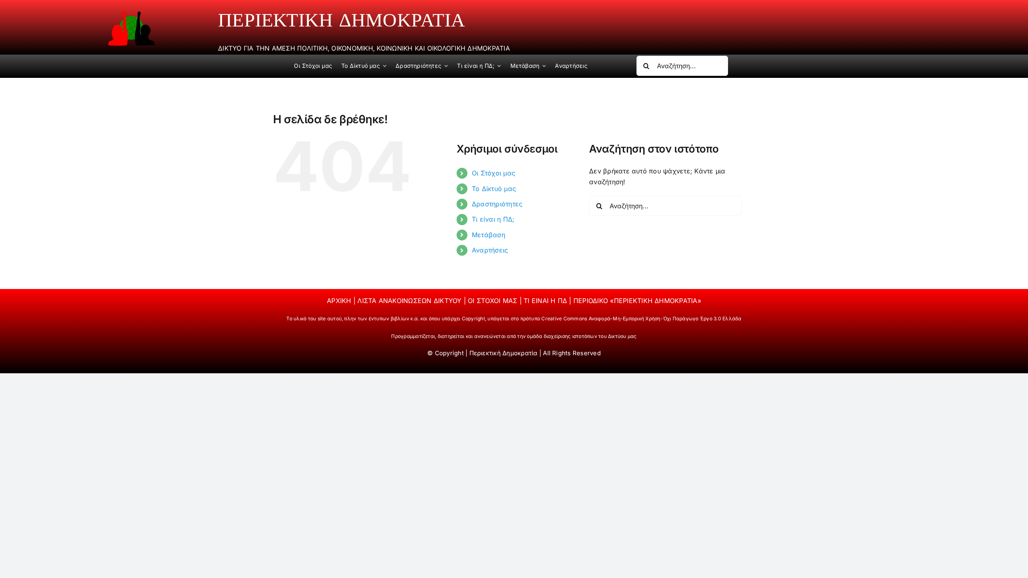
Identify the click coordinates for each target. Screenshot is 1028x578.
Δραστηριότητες (497, 204)
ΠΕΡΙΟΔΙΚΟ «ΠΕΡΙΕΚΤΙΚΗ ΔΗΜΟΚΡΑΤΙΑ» (637, 301)
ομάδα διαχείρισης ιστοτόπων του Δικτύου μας (581, 336)
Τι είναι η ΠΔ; (493, 219)
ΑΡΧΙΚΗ (340, 301)
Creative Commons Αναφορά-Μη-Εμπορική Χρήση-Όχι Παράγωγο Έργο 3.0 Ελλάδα (641, 318)
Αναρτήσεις (490, 250)
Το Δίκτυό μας (494, 189)
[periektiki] (131, 14)
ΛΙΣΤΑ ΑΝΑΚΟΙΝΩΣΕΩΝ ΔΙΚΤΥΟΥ (410, 301)
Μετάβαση (488, 235)
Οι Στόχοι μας (493, 173)
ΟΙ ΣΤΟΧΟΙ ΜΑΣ (493, 301)
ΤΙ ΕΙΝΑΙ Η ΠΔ (546, 301)
